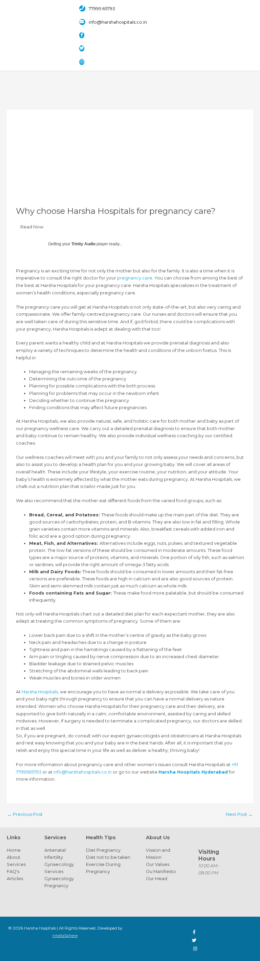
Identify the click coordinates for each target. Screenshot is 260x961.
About (13, 857)
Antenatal (55, 850)
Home (14, 850)
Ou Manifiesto (161, 871)
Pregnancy (56, 885)
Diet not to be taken (108, 857)
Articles (15, 878)
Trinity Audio (83, 244)
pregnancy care (134, 278)
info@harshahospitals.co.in (82, 772)
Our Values (157, 864)
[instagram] (83, 62)
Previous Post (25, 814)
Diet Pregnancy (103, 850)
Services (16, 864)
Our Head (156, 878)
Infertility (53, 857)
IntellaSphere (65, 935)
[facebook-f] (85, 35)
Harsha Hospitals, (40, 691)
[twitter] (85, 48)
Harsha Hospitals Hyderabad (193, 772)
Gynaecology (59, 864)
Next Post (239, 814)
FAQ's (13, 871)
